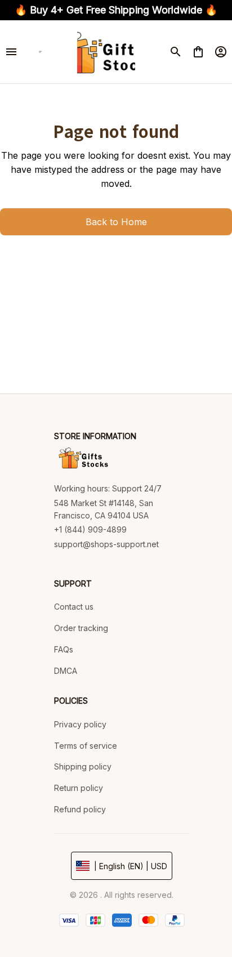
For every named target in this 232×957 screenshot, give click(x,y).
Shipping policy (82, 766)
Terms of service (85, 745)
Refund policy (80, 809)
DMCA (65, 671)
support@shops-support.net (106, 544)
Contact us (73, 606)
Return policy (78, 788)
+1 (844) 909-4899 (90, 529)
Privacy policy (80, 724)
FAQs (63, 649)
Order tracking (81, 628)
